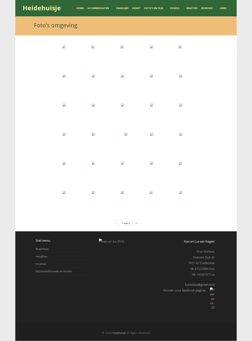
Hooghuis (41, 256)
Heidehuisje (42, 8)
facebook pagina (193, 290)
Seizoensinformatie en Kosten (54, 271)
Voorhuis (41, 264)
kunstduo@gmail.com (200, 285)
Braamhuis (42, 249)
